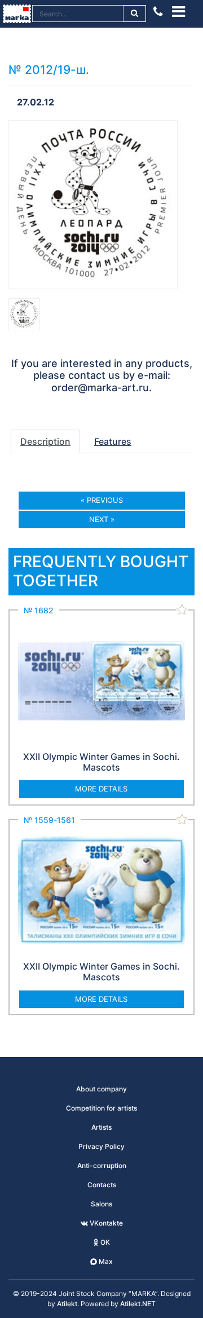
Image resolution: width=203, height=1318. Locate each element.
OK (104, 1242)
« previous (102, 500)
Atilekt (67, 1303)
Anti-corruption (101, 1165)
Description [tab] (45, 441)
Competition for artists (101, 1108)
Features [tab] (112, 441)
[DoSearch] (135, 13)
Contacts (101, 1184)
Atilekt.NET (138, 1303)
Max (105, 1261)
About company (101, 1089)
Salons (101, 1204)
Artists (101, 1127)
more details (101, 788)
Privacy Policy (101, 1146)
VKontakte (105, 1223)
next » (101, 519)
